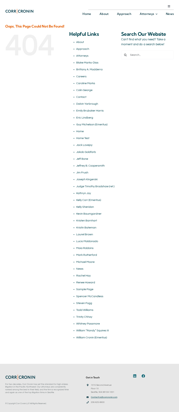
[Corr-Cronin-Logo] (19, 10)
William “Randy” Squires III (92, 330)
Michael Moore (85, 262)
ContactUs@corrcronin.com (104, 397)
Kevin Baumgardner (89, 213)
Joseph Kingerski (87, 179)
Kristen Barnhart (86, 220)
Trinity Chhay (84, 316)
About (80, 42)
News (79, 268)
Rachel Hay (83, 275)
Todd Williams (84, 310)
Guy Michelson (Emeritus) (92, 124)
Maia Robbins (85, 248)
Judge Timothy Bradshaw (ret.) (95, 186)
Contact (81, 97)
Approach (82, 49)
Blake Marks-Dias (87, 62)
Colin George (84, 90)
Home (80, 131)
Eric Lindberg (84, 117)
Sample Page (84, 289)
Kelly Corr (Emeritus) (88, 200)
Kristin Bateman (86, 227)
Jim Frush (82, 172)
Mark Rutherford (86, 255)
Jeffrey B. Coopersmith (90, 165)
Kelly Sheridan (85, 206)
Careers (81, 76)
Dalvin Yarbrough (87, 103)
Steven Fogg (84, 303)
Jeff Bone (82, 158)
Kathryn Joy (83, 193)
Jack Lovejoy (84, 145)
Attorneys (82, 55)
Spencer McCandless (89, 296)
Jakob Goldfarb (86, 152)
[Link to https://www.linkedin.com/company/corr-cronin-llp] (135, 376)
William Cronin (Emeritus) (91, 337)
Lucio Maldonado (87, 241)
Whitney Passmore (88, 323)
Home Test (82, 138)
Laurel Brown (84, 234)
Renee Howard (85, 282)
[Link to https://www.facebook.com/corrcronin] (143, 376)
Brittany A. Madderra (89, 69)
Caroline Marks (85, 83)
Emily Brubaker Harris (90, 110)
